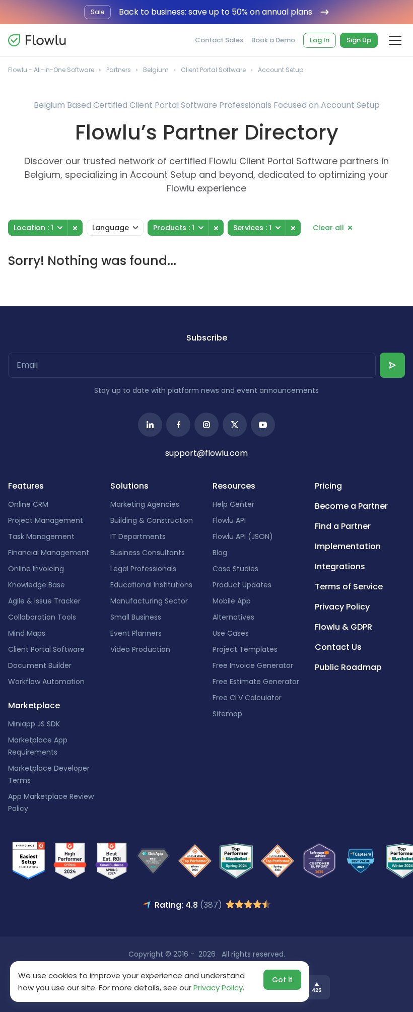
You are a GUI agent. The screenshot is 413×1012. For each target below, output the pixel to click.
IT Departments (138, 536)
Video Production (140, 649)
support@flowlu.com (206, 453)
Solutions (129, 486)
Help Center (233, 504)
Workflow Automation (46, 682)
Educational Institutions (151, 585)
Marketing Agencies (144, 504)
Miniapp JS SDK (34, 724)
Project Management (45, 520)
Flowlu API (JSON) (243, 536)
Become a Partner (351, 506)
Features (26, 486)
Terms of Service (349, 586)
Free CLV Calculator (247, 698)
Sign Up (359, 40)
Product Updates (242, 585)
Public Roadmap (348, 667)
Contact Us (338, 647)
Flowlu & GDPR (343, 627)
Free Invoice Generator (253, 665)
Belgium (156, 69)
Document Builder (40, 665)
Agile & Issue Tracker (44, 601)
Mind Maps (26, 633)
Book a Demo (273, 40)
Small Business (135, 617)
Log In (319, 40)
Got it (282, 980)
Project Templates (245, 649)
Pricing (328, 486)
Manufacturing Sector (149, 601)
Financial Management (48, 553)
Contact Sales (219, 40)
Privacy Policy (342, 607)
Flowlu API (229, 520)
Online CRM (28, 504)
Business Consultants (147, 553)
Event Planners (136, 633)
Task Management (41, 536)
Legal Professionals (143, 569)
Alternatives (233, 617)
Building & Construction (151, 520)
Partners (118, 69)
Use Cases (231, 633)
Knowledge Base (36, 585)
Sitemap (227, 714)
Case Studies (235, 569)
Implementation (348, 546)
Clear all (328, 228)
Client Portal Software (213, 69)
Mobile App (232, 601)
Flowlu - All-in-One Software (51, 69)
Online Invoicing (36, 569)
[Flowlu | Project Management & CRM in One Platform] (36, 40)
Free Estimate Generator (256, 682)
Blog (220, 553)
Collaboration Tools (42, 617)
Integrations (340, 566)
